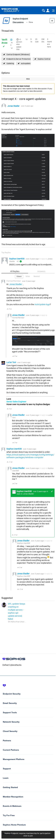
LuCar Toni (11, 362)
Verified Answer (6, 41)
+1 (20, 39)
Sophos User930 (17, 258)
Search (43, 10)
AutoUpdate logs (42, 304)
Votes (28, 276)
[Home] (14, 10)
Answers (41, 271)
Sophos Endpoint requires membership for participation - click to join (28, 834)
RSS (28, 79)
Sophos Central (44, 59)
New (52, 20)
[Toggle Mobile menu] (52, 10)
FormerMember (18, 318)
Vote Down (11, 309)
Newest (37, 276)
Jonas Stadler (13, 106)
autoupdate (25, 63)
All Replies (14, 271)
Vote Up (7, 309)
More (31, 22)
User (47, 10)
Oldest (19, 276)
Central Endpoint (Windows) (18, 54)
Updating (10, 63)
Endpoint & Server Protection (18, 59)
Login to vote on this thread (11, 42)
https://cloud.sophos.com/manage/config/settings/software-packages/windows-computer (30, 456)
